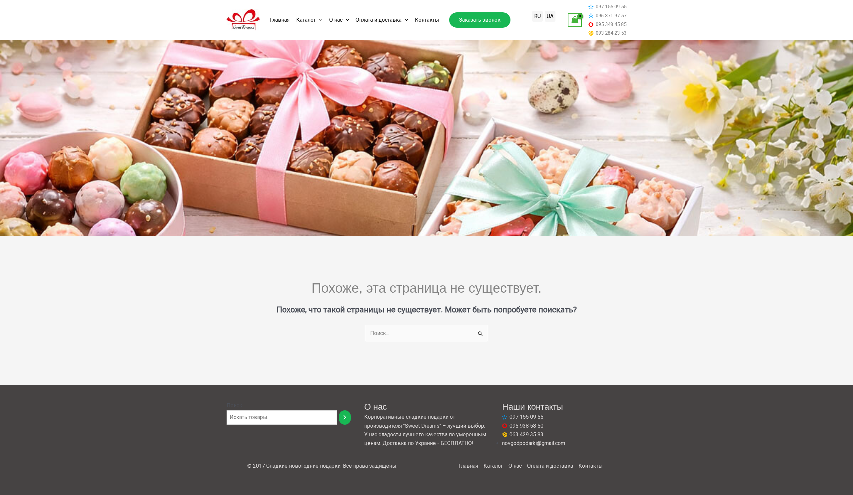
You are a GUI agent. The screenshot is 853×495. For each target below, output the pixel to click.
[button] (479, 20)
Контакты (427, 20)
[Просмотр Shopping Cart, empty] (575, 20)
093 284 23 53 (611, 33)
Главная (280, 20)
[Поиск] (345, 417)
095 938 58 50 (526, 426)
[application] (319, 20)
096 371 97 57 (611, 16)
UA (550, 16)
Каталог (306, 20)
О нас (336, 20)
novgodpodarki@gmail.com (533, 443)
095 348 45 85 (611, 24)
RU (537, 16)
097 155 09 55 (611, 7)
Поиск (234, 405)
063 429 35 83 (526, 434)
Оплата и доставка (379, 20)
